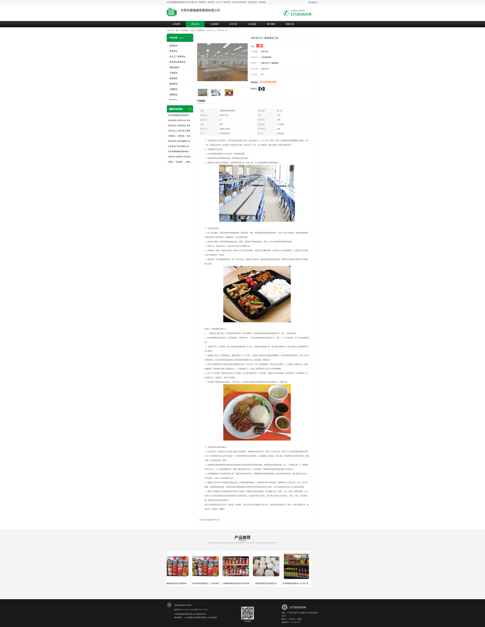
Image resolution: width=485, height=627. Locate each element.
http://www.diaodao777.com (210, 520)
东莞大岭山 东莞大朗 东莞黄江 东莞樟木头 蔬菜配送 (180, 131)
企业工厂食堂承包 (197, 30)
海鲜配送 (173, 95)
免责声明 (196, 618)
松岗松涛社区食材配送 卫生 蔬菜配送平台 (274, 583)
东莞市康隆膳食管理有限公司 (185, 614)
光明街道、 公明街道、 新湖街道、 (180, 136)
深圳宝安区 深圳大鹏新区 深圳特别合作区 (180, 141)
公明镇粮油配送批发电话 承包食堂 (181, 583)
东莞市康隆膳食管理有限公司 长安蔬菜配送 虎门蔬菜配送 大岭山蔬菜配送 (180, 151)
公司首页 (176, 24)
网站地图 (213, 618)
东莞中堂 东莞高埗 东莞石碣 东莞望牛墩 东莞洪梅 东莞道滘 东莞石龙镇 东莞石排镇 (180, 157)
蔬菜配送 (173, 46)
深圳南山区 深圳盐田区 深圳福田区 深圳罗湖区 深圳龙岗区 (180, 126)
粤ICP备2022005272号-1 (200, 610)
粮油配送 (173, 78)
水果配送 (173, 89)
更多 (190, 109)
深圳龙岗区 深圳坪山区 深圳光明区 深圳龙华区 (180, 120)
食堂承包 (173, 51)
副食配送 (173, 84)
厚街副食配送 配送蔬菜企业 (211, 583)
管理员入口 (205, 618)
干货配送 (173, 73)
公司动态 (252, 24)
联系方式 (290, 24)
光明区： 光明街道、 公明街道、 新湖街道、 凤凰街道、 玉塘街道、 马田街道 (180, 162)
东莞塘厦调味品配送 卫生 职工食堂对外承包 (245, 583)
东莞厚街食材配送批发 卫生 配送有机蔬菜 (305, 583)
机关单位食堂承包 (177, 62)
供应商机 (195, 24)
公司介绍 (233, 24)
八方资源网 (188, 618)
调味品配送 (174, 67)
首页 (177, 30)
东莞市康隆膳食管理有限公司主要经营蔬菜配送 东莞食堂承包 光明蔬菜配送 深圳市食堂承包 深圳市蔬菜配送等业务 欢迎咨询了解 (180, 115)
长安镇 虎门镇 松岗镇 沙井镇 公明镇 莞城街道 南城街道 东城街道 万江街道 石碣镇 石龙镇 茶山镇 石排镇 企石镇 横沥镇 (180, 146)
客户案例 (271, 24)
